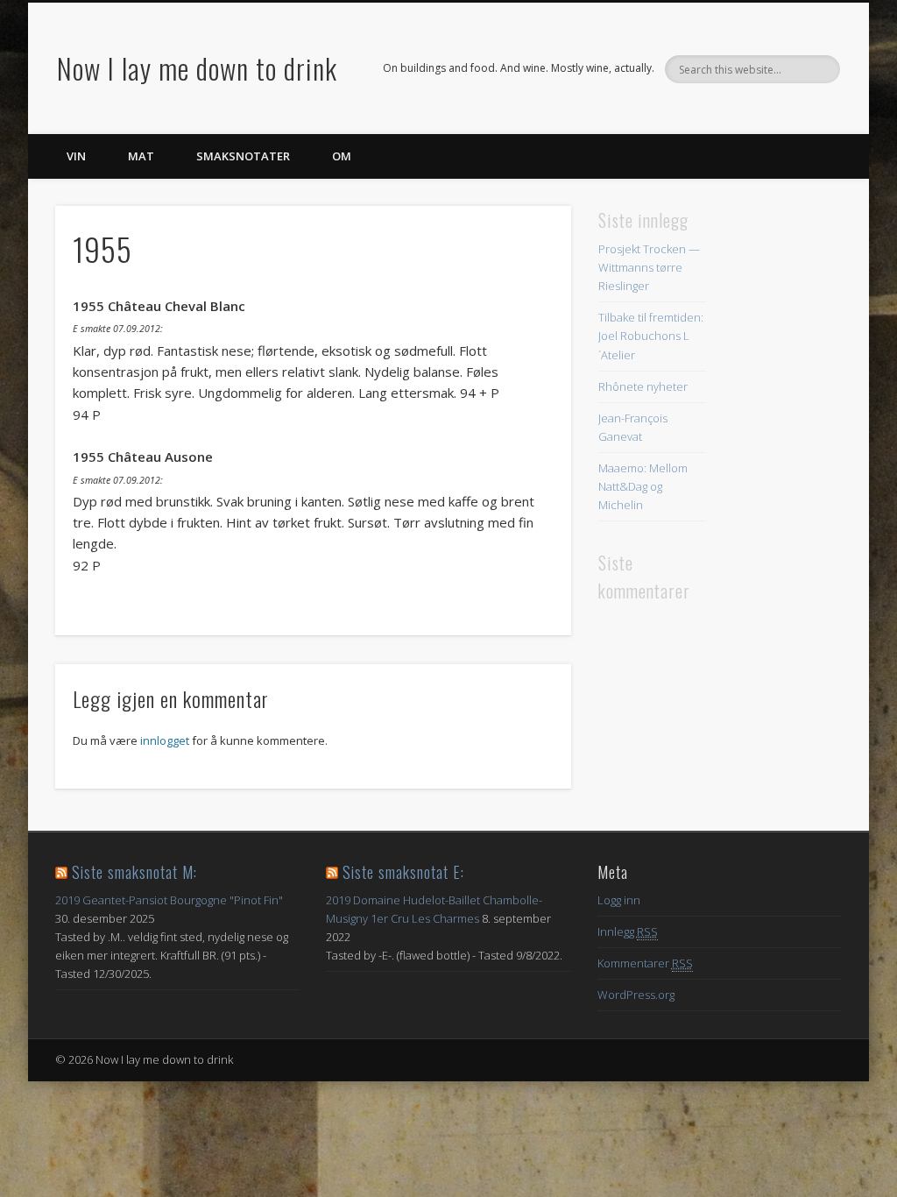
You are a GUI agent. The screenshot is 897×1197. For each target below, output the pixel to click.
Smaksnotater (243, 156)
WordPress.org (636, 994)
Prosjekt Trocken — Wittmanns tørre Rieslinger (649, 267)
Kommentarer (645, 963)
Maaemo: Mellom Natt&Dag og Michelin (643, 486)
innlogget (164, 740)
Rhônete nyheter (643, 386)
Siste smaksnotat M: (134, 872)
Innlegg (627, 931)
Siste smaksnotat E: (403, 872)
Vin (76, 156)
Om (341, 156)
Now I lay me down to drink (197, 68)
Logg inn (618, 900)
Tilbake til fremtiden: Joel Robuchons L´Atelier (650, 335)
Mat (141, 156)
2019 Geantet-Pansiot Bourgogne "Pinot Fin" (169, 900)
